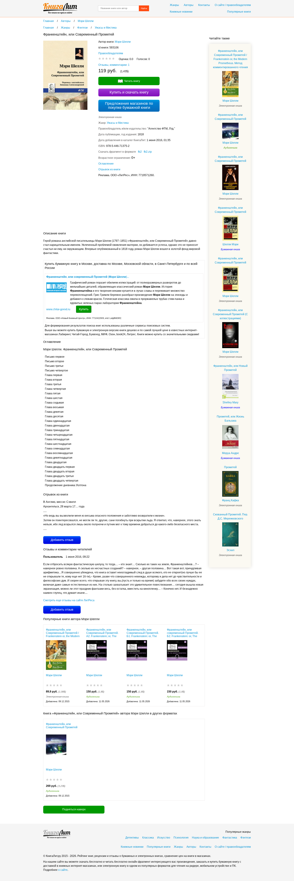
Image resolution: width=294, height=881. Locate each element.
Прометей (230, 467)
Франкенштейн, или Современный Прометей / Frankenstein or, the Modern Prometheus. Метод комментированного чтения (63, 633)
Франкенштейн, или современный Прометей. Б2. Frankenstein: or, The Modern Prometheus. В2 (182, 633)
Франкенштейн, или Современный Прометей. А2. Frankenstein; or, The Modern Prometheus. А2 (102, 633)
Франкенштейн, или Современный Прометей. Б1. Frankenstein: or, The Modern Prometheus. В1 (143, 633)
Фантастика (229, 837)
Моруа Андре (230, 453)
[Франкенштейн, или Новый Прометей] (230, 386)
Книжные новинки (181, 11)
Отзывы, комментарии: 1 (113, 64)
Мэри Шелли (123, 41)
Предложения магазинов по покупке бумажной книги (129, 105)
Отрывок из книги (109, 169)
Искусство (163, 837)
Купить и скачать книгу (129, 92)
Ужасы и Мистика (118, 122)
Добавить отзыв (62, 540)
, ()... (87, 276)
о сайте (63, 869)
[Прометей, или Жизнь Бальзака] (230, 436)
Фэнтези (245, 837)
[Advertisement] (105, 205)
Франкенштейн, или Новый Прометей (230, 367)
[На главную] (60, 8)
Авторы (188, 5)
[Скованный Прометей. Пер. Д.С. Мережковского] (230, 534)
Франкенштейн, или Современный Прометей (61, 726)
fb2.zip (148, 151)
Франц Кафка (230, 500)
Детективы (132, 837)
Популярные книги (239, 11)
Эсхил (230, 550)
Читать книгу (132, 81)
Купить (83, 309)
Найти (144, 8)
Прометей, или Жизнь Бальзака (230, 418)
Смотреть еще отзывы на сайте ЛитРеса (68, 600)
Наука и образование (205, 837)
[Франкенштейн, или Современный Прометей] (56, 749)
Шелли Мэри (230, 244)
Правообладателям (110, 53)
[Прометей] (230, 484)
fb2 (140, 151)
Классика (148, 837)
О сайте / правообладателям (233, 5)
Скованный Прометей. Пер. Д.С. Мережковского (230, 516)
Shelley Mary (230, 402)
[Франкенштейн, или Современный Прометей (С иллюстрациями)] (230, 335)
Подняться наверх (74, 809)
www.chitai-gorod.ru (58, 309)
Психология (181, 837)
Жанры (174, 5)
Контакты (204, 5)
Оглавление (106, 163)
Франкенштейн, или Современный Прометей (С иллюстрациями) (230, 314)
